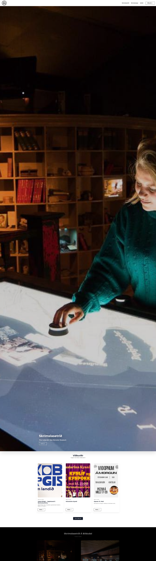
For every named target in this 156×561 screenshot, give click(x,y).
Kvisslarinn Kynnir (71, 501)
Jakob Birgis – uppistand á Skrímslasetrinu (46, 502)
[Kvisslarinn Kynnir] (78, 480)
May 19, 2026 (68, 499)
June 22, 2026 (41, 499)
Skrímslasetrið (125, 3)
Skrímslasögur (134, 3)
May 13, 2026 (96, 499)
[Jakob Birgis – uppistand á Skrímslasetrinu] (50, 480)
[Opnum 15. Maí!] (106, 480)
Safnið (141, 3)
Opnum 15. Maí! (99, 501)
